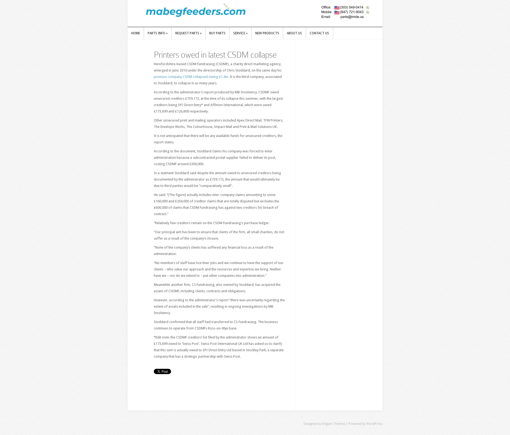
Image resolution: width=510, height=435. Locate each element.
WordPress (374, 424)
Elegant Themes (333, 424)
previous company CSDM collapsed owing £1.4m (191, 77)
